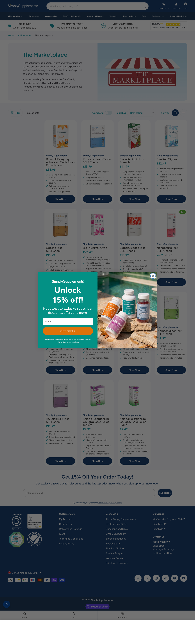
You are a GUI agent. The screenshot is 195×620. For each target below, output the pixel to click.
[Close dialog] (153, 276)
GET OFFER (67, 331)
